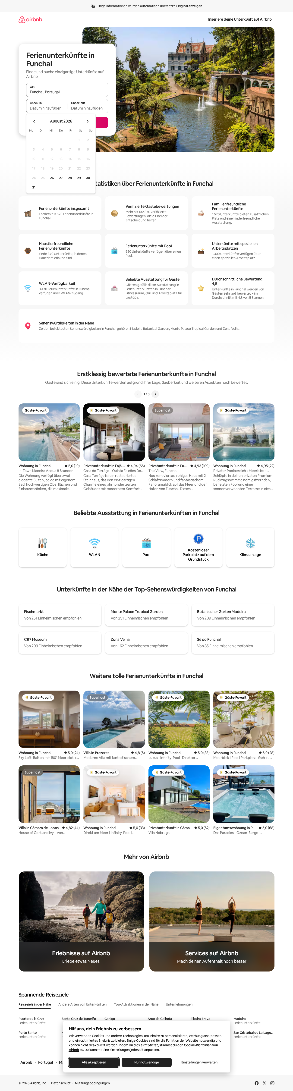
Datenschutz (61, 1083)
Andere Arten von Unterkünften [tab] (82, 1004)
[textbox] (46, 108)
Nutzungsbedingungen (92, 1083)
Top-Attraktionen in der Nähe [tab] (136, 1004)
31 (33, 187)
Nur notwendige (146, 1062)
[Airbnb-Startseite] (30, 19)
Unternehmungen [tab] (179, 1004)
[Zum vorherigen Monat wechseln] (34, 121)
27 (61, 178)
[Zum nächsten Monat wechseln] (87, 121)
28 (70, 178)
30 (88, 178)
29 (79, 178)
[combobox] (67, 92)
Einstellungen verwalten (199, 1062)
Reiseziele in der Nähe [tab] (35, 1004)
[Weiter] (155, 394)
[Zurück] (138, 394)
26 (52, 178)
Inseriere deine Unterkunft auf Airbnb (240, 19)
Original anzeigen (189, 6)
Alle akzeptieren (94, 1062)
